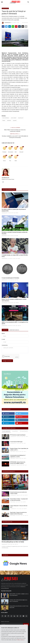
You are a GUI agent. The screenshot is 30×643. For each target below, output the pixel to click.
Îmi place (4, 152)
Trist (10, 160)
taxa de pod (20, 117)
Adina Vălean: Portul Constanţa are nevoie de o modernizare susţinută (15, 130)
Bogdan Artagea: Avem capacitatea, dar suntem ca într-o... (19, 449)
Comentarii (5, 330)
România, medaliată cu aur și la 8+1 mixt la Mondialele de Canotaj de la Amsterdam (15, 136)
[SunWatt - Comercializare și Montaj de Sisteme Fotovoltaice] (15, 387)
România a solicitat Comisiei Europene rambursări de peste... (14, 233)
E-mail (3, 339)
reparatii (14, 120)
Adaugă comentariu (7, 360)
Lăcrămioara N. (8, 22)
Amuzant (21, 152)
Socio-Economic (5, 8)
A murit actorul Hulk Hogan (16, 441)
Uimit (16, 160)
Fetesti (3, 120)
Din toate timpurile (24, 431)
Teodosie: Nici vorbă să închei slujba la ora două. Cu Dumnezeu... (18, 600)
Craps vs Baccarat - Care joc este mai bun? (18, 506)
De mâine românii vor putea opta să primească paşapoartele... (14, 210)
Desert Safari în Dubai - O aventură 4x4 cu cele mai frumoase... (19, 499)
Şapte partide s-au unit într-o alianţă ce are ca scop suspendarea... (18, 594)
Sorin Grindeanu (5, 117)
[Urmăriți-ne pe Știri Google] (15, 563)
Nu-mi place (10, 152)
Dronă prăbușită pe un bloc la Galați (13, 542)
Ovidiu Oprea (12, 451)
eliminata (9, 120)
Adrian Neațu (4, 235)
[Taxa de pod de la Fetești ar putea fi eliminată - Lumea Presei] (15, 2)
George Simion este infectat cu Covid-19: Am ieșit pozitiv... (18, 607)
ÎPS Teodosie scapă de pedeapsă (17, 434)
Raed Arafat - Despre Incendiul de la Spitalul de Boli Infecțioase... (18, 513)
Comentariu (5, 345)
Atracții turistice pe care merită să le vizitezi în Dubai (18, 493)
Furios (4, 160)
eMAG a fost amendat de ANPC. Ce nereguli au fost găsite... (15, 322)
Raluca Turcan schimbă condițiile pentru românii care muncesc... (14, 300)
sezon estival (13, 117)
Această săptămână (6, 431)
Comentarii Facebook (14, 330)
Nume (3, 333)
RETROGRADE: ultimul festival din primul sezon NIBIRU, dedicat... (17, 463)
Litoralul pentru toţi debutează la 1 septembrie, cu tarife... (18, 456)
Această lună (15, 431)
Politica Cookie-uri (20, 639)
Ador (16, 152)
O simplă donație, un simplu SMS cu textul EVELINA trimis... (15, 255)
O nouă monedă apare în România (10, 278)
